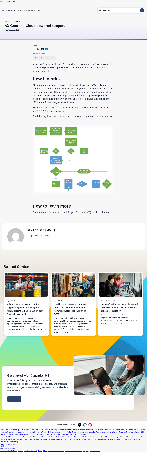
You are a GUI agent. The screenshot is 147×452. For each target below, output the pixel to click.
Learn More (14, 399)
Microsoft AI (4, 437)
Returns (20, 432)
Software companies (56, 439)
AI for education (80, 434)
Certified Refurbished (41, 432)
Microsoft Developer (112, 437)
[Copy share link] (34, 49)
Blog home (8, 10)
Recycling (86, 451)
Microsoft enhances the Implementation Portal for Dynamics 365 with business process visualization (120, 307)
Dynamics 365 (28, 437)
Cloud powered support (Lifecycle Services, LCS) (66, 212)
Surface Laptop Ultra (27, 430)
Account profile (126, 430)
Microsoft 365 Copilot (82, 437)
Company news (96, 439)
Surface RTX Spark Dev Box (44, 430)
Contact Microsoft (30, 451)
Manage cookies (49, 451)
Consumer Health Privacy (9, 451)
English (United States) (8, 444)
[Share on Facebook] (38, 49)
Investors (120, 439)
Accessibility (4, 442)
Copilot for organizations (63, 430)
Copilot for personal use (80, 430)
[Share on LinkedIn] (46, 49)
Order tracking (28, 432)
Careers (76, 439)
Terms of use (59, 451)
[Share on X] (42, 49)
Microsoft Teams (68, 437)
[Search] (142, 10)
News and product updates (44, 58)
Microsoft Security (15, 437)
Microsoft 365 (38, 437)
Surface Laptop (14, 430)
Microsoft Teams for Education (122, 432)
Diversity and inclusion (132, 439)
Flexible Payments (73, 432)
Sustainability (13, 442)
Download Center (138, 430)
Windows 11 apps (115, 430)
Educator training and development (39, 434)
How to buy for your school (17, 434)
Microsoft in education (88, 432)
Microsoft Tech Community (22, 439)
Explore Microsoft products (98, 430)
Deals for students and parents (63, 434)
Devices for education (103, 432)
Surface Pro (4, 430)
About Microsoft (85, 439)
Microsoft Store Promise (57, 432)
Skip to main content (7, 1)
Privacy (40, 451)
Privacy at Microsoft (109, 439)
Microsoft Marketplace (40, 439)
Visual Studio (68, 439)
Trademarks (69, 451)
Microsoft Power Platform (53, 437)
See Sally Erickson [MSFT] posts (37, 236)
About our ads (95, 451)
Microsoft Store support (8, 432)
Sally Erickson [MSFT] (13, 30)
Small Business (95, 437)
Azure (103, 437)
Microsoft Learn (125, 437)
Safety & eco (77, 451)
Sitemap (21, 451)
